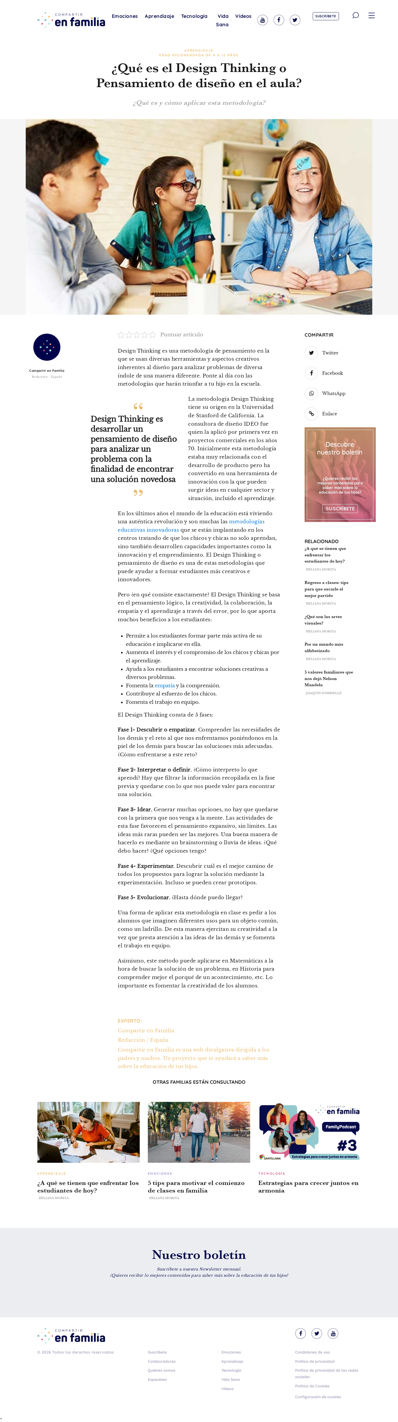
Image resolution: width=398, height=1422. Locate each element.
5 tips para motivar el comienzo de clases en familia (196, 1186)
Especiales (157, 1379)
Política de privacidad (315, 1361)
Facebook (332, 373)
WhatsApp (333, 393)
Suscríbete (325, 16)
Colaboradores (162, 1361)
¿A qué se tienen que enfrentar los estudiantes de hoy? (325, 555)
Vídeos (243, 16)
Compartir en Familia (46, 371)
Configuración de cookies (318, 1396)
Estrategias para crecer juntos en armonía (308, 1186)
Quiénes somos (161, 1370)
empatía (165, 686)
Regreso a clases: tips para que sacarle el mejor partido (326, 589)
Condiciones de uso (312, 1352)
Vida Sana (222, 20)
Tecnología (194, 16)
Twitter (330, 353)
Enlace (329, 413)
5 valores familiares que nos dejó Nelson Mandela (329, 678)
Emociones (125, 16)
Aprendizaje (159, 16)
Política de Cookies (312, 1386)
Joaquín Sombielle (324, 693)
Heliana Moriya (321, 569)
